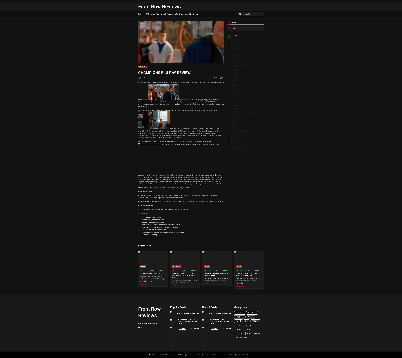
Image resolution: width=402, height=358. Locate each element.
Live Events (235, 108)
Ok (252, 355)
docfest (234, 58)
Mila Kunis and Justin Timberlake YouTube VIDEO (161, 225)
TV (232, 144)
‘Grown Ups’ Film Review (151, 217)
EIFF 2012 (235, 68)
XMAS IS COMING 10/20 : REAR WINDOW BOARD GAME (248, 275)
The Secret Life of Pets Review (154, 230)
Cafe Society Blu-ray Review (153, 220)
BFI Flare (234, 48)
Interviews (235, 93)
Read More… (144, 284)
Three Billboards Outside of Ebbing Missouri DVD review (163, 232)
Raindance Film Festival (240, 131)
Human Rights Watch (239, 91)
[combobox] (251, 14)
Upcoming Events (237, 149)
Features (234, 78)
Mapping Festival (237, 118)
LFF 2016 (234, 106)
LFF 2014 (234, 103)
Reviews (234, 134)
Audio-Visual (236, 41)
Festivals (234, 81)
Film (232, 83)
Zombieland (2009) (149, 235)
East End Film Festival (239, 63)
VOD (232, 154)
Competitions (236, 56)
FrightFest (235, 88)
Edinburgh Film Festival (240, 66)
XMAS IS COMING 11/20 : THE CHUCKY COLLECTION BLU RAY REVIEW (183, 276)
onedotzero (235, 129)
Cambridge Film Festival (240, 51)
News (233, 123)
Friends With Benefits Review (153, 222)
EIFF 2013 (235, 71)
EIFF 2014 (235, 73)
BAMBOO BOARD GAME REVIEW (152, 274)
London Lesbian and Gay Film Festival (245, 113)
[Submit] (240, 14)
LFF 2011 (234, 96)
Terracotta (235, 141)
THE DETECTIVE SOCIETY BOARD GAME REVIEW (216, 275)
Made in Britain (236, 116)
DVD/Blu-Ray (142, 67)
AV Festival (235, 43)
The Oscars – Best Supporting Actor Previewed (160, 227)
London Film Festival (239, 111)
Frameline (235, 86)
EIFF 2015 (235, 76)
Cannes (234, 53)
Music (233, 121)
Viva (232, 151)
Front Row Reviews (159, 7)
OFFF (233, 126)
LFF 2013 (234, 101)
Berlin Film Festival (238, 46)
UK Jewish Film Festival (240, 146)
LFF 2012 (234, 98)
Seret (233, 136)
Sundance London (238, 139)
